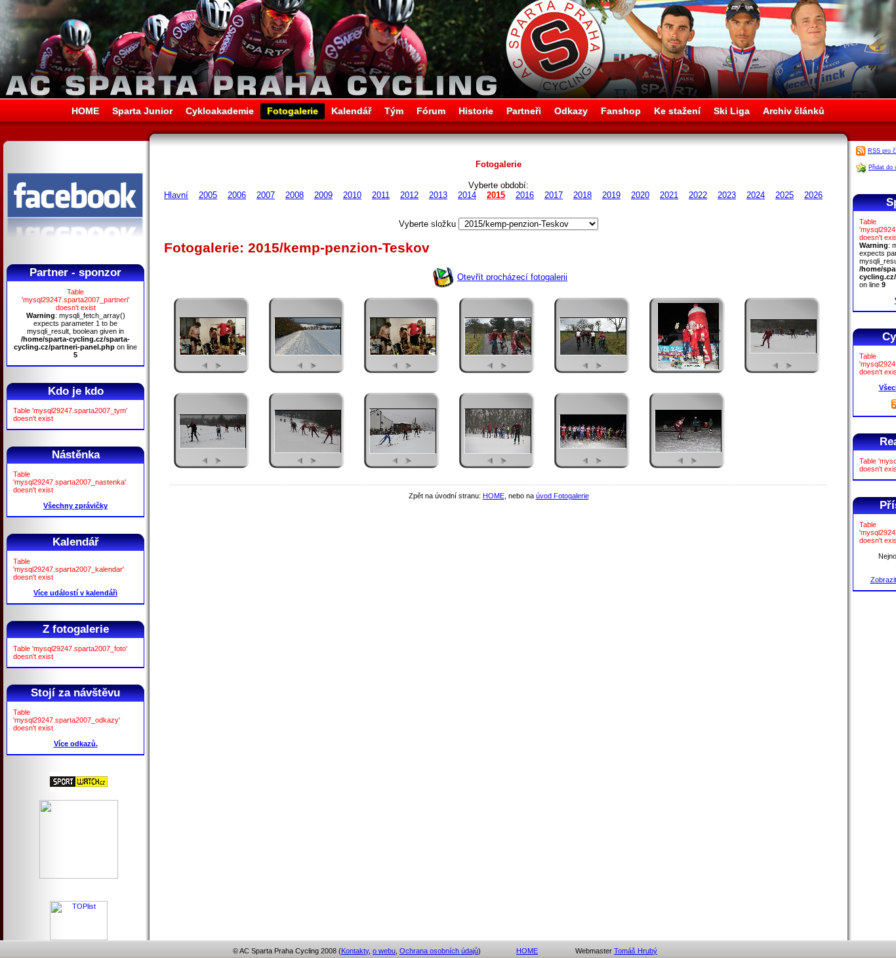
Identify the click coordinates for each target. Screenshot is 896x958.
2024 (755, 195)
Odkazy (571, 111)
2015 (496, 195)
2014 (467, 195)
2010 (352, 195)
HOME (85, 111)
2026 (813, 195)
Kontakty (355, 951)
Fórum (431, 111)
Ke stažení (677, 111)
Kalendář (351, 111)
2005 (208, 195)
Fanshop (621, 111)
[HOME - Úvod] (448, 95)
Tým (393, 111)
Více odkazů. (76, 744)
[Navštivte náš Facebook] (75, 248)
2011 (381, 195)
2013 (438, 195)
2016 (525, 195)
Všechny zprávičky (75, 505)
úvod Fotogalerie (562, 496)
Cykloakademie (220, 111)
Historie (475, 111)
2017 (553, 195)
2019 (611, 195)
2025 (784, 195)
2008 (294, 195)
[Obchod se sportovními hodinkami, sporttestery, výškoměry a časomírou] (79, 789)
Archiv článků (794, 111)
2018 (582, 195)
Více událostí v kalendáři (75, 593)
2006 (237, 195)
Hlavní (176, 195)
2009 (323, 195)
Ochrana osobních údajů (438, 951)
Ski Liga (732, 111)
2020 (640, 195)
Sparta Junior (142, 111)
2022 (698, 195)
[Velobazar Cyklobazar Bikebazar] (78, 876)
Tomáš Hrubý (635, 951)
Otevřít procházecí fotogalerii (512, 277)
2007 (265, 195)
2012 (409, 195)
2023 (727, 195)
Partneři (523, 111)
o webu (384, 951)
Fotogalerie (292, 111)
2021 (669, 195)
